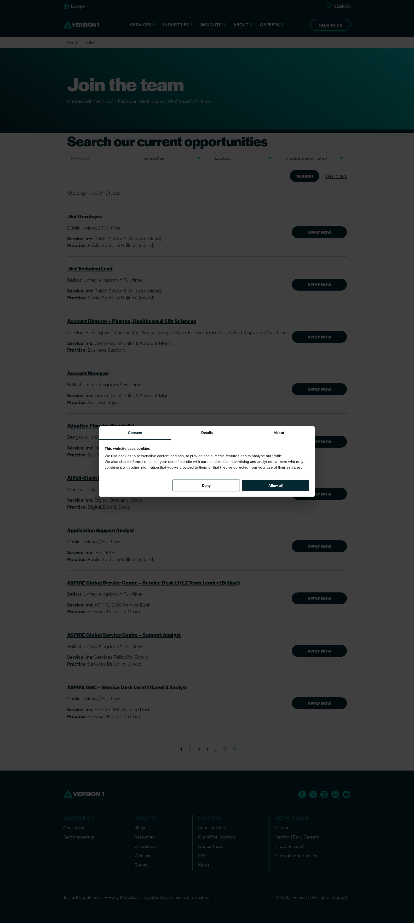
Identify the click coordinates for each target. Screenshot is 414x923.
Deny (206, 485)
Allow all (275, 485)
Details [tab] (207, 433)
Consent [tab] (135, 433)
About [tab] (279, 433)
